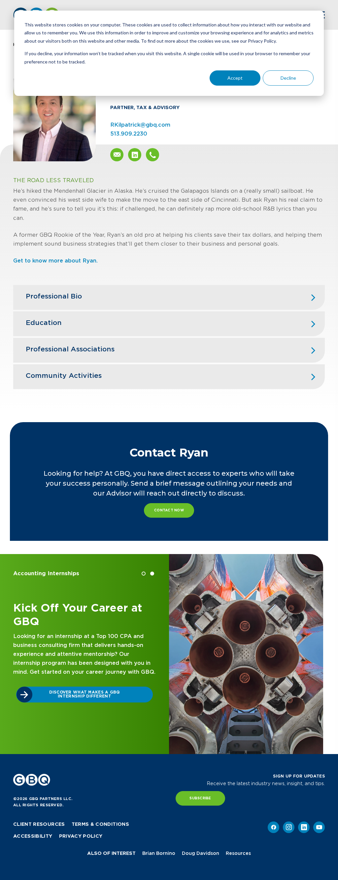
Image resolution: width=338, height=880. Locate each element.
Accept (235, 78)
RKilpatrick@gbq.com (140, 125)
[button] (144, 574)
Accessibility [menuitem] (32, 836)
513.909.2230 (128, 134)
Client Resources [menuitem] (39, 824)
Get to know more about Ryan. (55, 261)
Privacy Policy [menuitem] (81, 836)
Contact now (169, 510)
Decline (288, 78)
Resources (238, 853)
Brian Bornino (158, 853)
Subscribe (200, 798)
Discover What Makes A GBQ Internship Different (84, 694)
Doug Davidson (200, 853)
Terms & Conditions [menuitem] (100, 824)
